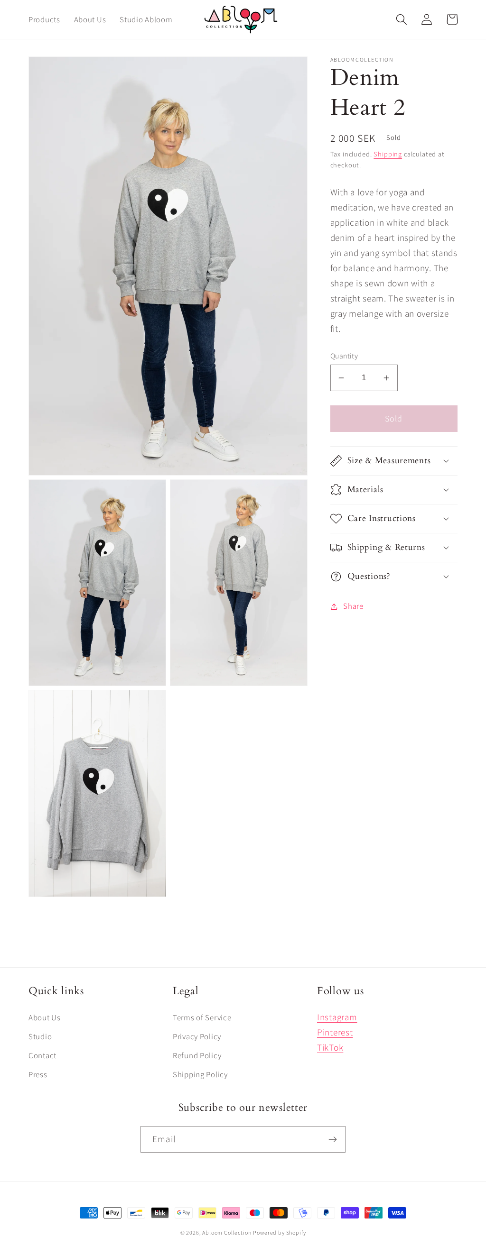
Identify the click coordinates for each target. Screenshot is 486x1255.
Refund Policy (197, 1055)
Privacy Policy (197, 1036)
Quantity (344, 355)
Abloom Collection (226, 1232)
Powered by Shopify (279, 1232)
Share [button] (353, 606)
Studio (40, 1036)
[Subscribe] (332, 1139)
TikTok (330, 1047)
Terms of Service (202, 1017)
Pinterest (335, 1032)
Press (37, 1074)
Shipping (388, 153)
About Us (44, 1017)
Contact (42, 1055)
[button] (401, 19)
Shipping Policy (200, 1074)
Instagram (337, 1017)
